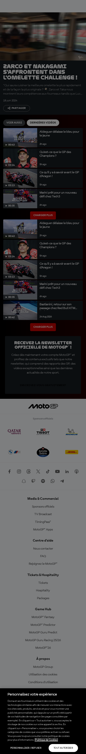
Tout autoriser (63, 748)
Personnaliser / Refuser (25, 748)
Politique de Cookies (46, 740)
